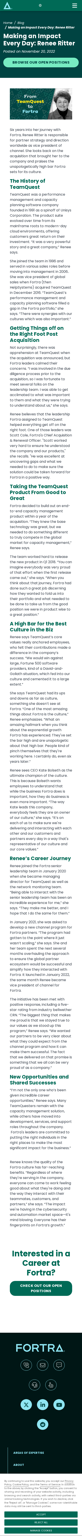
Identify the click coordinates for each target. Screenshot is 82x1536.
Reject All (41, 1522)
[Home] (7, 5)
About (18, 1465)
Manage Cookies (41, 1530)
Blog (20, 23)
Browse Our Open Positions (41, 62)
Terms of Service (50, 1484)
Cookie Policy (20, 1484)
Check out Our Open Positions (41, 1288)
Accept (41, 1514)
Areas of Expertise (28, 1453)
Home (7, 23)
